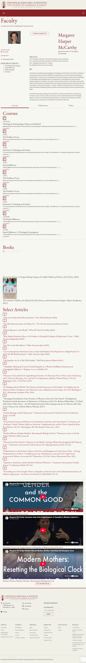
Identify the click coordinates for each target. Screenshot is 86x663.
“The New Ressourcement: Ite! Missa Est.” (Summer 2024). (35, 323)
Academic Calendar (20, 637)
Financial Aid (32, 632)
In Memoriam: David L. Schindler (77, 649)
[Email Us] (32, 609)
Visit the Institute (33, 635)
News (59, 627)
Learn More (6, 128)
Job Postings (75, 627)
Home (2, 26)
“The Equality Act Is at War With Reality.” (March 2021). (33, 360)
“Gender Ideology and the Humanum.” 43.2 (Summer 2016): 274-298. (40, 414)
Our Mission (4, 627)
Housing (46, 635)
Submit (48, 614)
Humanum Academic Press (77, 631)
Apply (30, 627)
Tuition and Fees (33, 630)
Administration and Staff (7, 637)
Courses (17, 635)
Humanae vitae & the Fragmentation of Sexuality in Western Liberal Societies (33, 547)
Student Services (48, 632)
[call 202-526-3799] (32, 603)
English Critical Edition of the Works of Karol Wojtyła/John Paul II (78, 636)
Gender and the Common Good (15, 514)
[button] (83, 13)
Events (60, 630)
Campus (46, 627)
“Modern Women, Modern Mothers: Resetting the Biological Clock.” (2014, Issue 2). (41, 434)
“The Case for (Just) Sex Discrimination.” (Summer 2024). (30, 317)
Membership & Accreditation (4, 633)
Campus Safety (47, 640)
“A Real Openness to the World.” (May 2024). (29, 330)
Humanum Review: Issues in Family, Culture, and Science (78, 644)
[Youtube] (11, 612)
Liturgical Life (47, 630)
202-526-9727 (5, 55)
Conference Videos (77, 640)
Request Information (34, 637)
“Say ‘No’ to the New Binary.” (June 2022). (26, 345)
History (2, 630)
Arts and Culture (48, 637)
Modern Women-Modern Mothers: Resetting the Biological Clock (28, 581)
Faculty (15, 26)
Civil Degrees (18, 627)
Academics (8, 26)
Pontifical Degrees (20, 630)
